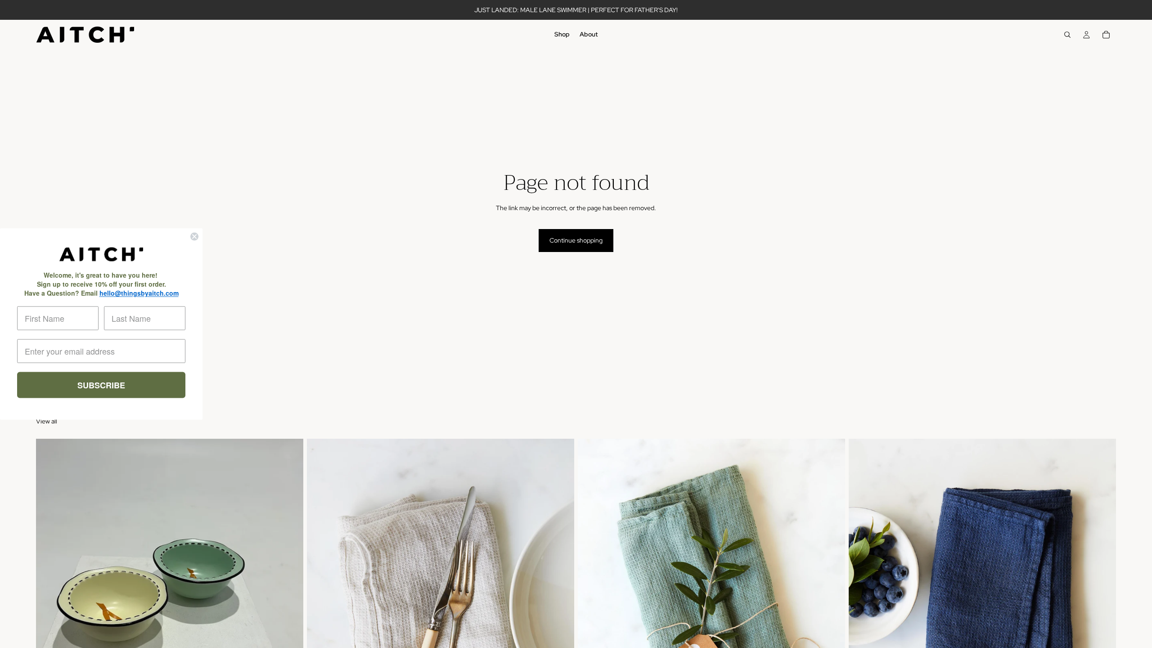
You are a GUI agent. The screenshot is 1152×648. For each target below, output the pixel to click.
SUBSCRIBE (101, 385)
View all (46, 421)
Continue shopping (576, 240)
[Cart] (1106, 35)
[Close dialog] (194, 236)
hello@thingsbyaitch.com (139, 292)
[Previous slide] (49, 606)
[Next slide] (289, 606)
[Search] (1067, 35)
